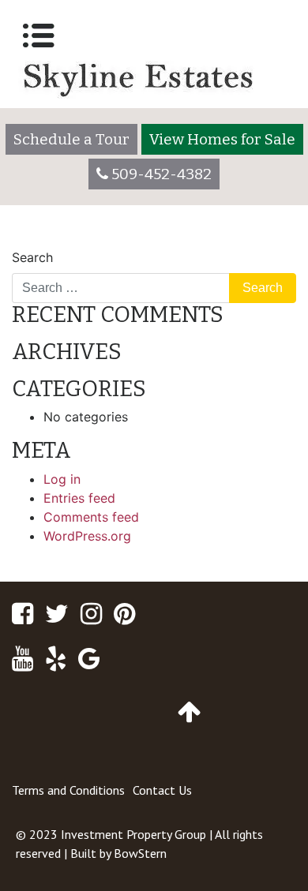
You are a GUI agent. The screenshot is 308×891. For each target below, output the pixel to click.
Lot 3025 (46, 241)
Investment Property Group (133, 834)
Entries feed (79, 498)
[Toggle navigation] (39, 35)
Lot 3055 (261, 241)
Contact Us (162, 790)
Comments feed (91, 517)
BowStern (140, 853)
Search (32, 257)
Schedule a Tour (71, 139)
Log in (62, 479)
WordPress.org (87, 536)
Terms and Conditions (68, 790)
